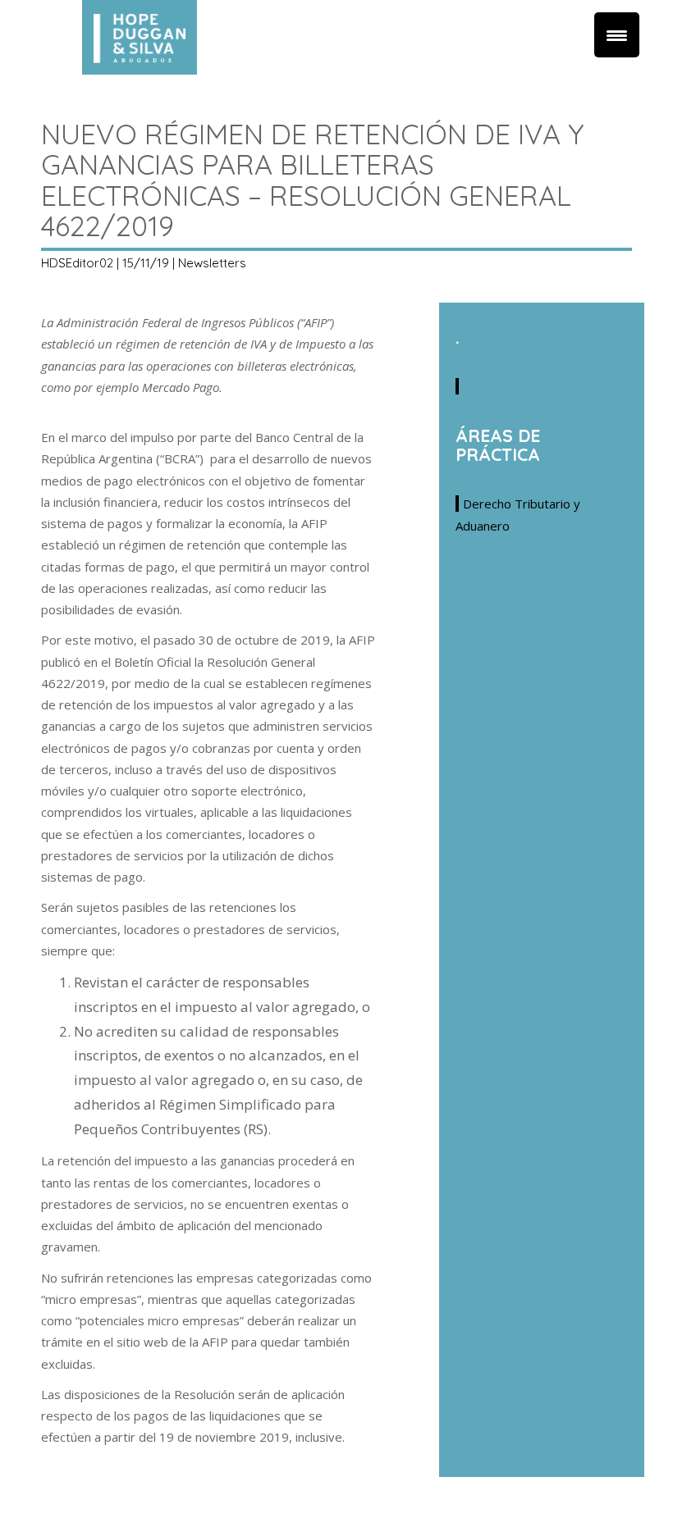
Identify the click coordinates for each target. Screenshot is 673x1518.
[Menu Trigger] (616, 34)
